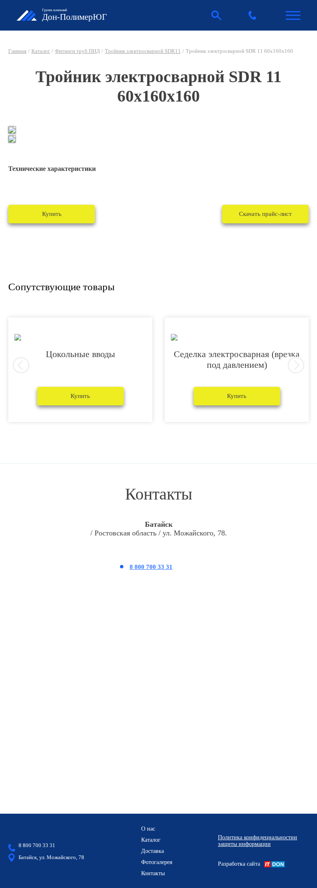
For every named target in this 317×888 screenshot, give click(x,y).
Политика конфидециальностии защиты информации (257, 840)
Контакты (153, 873)
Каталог (40, 51)
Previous (21, 365)
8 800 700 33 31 (151, 567)
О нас (148, 829)
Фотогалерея (156, 862)
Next (296, 365)
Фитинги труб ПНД (77, 51)
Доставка (152, 851)
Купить (52, 214)
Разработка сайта (239, 864)
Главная (17, 51)
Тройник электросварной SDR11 (143, 51)
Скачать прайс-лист (265, 214)
